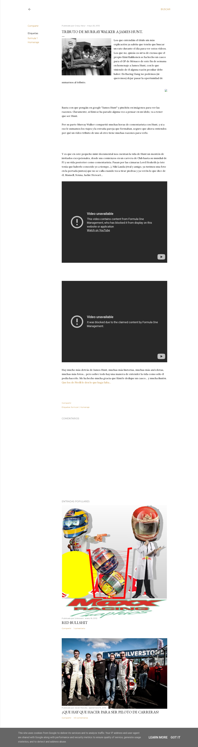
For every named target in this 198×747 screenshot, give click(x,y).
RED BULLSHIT (75, 622)
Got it (176, 737)
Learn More (158, 737)
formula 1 (33, 38)
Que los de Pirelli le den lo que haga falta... (86, 382)
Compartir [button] (33, 25)
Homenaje (33, 42)
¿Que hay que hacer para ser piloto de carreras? (110, 712)
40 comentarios (81, 718)
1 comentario (79, 628)
